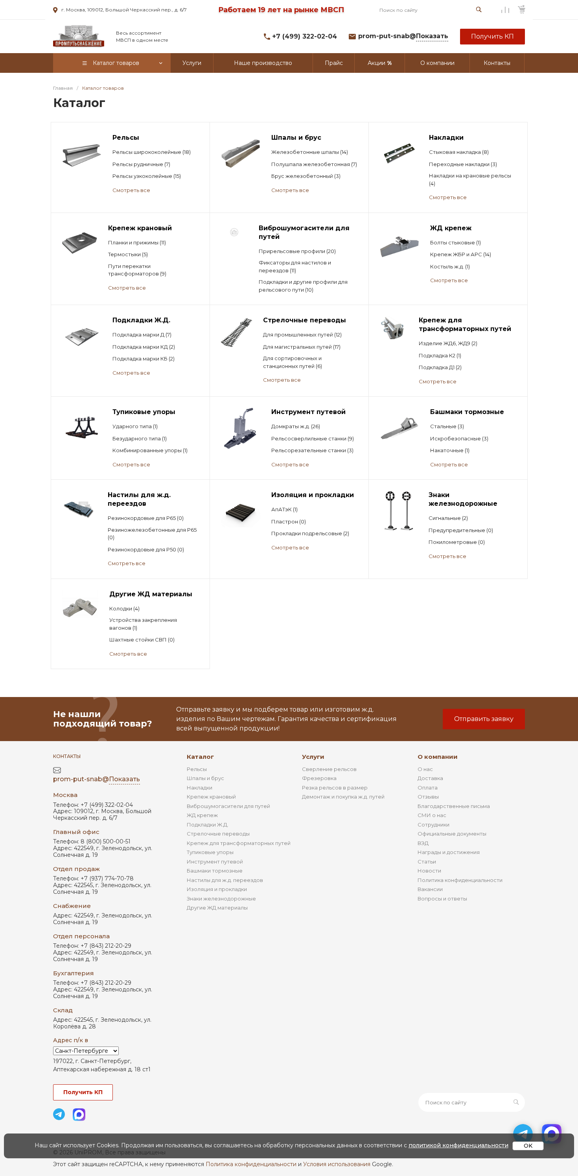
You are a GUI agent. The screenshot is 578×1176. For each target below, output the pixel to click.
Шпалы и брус (205, 778)
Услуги (313, 756)
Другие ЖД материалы (217, 907)
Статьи (427, 861)
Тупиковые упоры (210, 852)
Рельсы (197, 769)
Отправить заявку (484, 719)
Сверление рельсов (329, 769)
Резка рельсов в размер (335, 787)
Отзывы (428, 796)
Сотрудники (433, 824)
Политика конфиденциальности (460, 880)
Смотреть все (131, 190)
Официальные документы (452, 833)
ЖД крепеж (202, 815)
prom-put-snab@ (403, 36)
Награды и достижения (449, 852)
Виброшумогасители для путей (228, 806)
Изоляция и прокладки (217, 889)
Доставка (430, 778)
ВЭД (423, 843)
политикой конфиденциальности (458, 1145)
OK (528, 1145)
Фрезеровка (319, 778)
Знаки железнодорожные (221, 898)
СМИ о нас (432, 815)
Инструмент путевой (215, 861)
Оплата (428, 787)
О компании (438, 756)
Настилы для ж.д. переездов (225, 880)
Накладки (199, 787)
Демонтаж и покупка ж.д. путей (343, 796)
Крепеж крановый (211, 796)
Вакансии (430, 889)
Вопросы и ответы (442, 898)
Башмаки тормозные (215, 870)
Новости (429, 870)
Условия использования (336, 1164)
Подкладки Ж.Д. (207, 824)
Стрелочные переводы (218, 833)
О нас (425, 769)
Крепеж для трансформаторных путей (239, 843)
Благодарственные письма (454, 806)
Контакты (67, 756)
